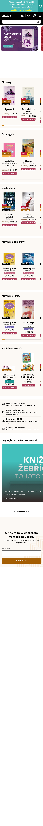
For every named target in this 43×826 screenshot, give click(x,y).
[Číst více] (19, 38)
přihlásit (21, 561)
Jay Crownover (28, 270)
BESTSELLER (7, 101)
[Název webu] (6, 16)
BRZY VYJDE (6, 156)
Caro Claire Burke (28, 163)
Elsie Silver (9, 111)
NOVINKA (6, 104)
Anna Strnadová (28, 113)
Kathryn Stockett (9, 270)
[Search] (38, 22)
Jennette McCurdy (28, 327)
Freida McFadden (28, 217)
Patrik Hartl (9, 167)
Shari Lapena (10, 219)
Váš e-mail (6, 549)
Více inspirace (20, 511)
